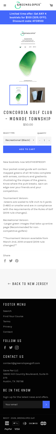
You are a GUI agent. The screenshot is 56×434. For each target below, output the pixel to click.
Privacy (7, 326)
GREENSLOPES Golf (26, 418)
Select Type (9, 133)
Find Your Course (13, 316)
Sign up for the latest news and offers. (26, 396)
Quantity (41, 133)
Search (7, 310)
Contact (8, 331)
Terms (6, 321)
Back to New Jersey (29, 284)
